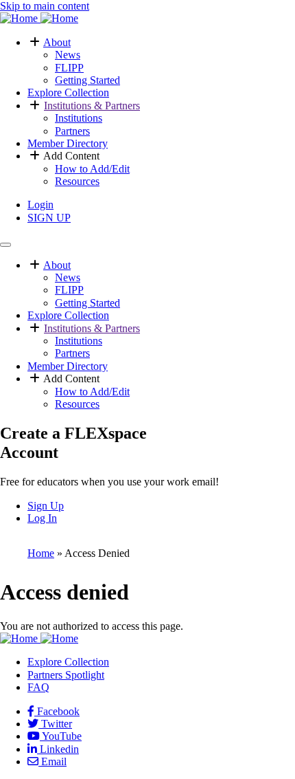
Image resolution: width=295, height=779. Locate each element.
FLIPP (69, 68)
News (67, 55)
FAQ (38, 687)
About (57, 42)
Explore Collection (68, 92)
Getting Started (87, 80)
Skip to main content (44, 6)
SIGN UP (49, 217)
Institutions (78, 118)
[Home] (39, 18)
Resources (77, 181)
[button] (35, 42)
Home (40, 553)
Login (40, 204)
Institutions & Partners (92, 105)
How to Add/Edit (92, 169)
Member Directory (67, 143)
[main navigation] (5, 245)
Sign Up (45, 506)
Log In (42, 518)
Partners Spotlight (65, 675)
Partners (72, 131)
